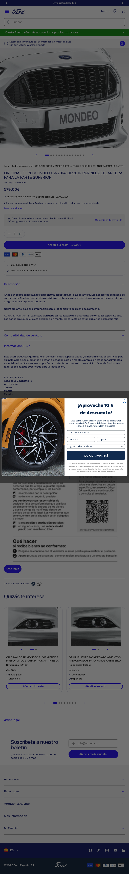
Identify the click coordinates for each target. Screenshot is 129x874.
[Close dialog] (124, 401)
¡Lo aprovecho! (96, 455)
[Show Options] (121, 446)
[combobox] (95, 446)
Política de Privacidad (87, 466)
